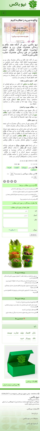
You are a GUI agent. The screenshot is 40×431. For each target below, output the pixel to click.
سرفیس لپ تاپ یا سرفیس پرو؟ (28, 199)
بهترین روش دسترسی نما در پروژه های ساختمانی (23, 188)
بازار (33, 333)
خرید (22, 338)
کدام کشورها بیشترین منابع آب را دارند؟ (26, 302)
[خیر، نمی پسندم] (35, 177)
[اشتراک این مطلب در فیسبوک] (4, 181)
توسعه (9, 333)
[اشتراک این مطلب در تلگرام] (8, 181)
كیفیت (17, 167)
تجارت (16, 333)
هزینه (9, 167)
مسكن (34, 170)
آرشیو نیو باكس (32, 423)
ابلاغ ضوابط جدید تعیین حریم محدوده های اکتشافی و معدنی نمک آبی (21, 195)
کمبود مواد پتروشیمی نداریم (29, 309)
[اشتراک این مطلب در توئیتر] (15, 181)
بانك (34, 338)
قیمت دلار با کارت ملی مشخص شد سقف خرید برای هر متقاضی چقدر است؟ (21, 306)
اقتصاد (28, 333)
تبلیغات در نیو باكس (30, 418)
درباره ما (35, 413)
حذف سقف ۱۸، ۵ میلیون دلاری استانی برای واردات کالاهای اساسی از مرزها (20, 291)
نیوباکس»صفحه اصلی (10, 385)
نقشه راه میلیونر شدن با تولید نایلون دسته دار (24, 191)
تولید (22, 333)
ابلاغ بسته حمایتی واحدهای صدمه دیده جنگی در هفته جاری (21, 312)
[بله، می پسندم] (12, 173)
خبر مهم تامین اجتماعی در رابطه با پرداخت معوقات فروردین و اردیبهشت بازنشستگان (21, 282)
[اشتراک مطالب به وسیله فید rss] (11, 181)
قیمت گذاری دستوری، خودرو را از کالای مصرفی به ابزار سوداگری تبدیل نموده (21, 286)
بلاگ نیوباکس (30, 381)
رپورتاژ (24, 167)
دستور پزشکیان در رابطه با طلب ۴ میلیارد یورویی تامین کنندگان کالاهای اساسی (20, 277)
